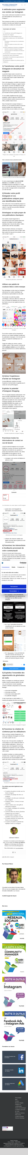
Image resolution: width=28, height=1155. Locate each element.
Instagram (12, 857)
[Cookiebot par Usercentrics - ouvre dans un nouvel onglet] (20, 563)
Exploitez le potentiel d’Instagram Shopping (13, 49)
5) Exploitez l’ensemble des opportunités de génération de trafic (13, 57)
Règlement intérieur (20, 1113)
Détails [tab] (13, 567)
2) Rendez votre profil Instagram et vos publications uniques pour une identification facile (13, 38)
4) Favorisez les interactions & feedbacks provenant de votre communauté (12, 54)
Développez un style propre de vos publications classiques (14, 42)
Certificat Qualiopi (19, 1116)
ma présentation (19, 848)
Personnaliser (13, 591)
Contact (17, 1101)
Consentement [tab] (5, 567)
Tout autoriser (14, 586)
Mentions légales (19, 1102)
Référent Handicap (19, 1118)
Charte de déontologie (20, 1108)
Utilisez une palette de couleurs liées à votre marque (14, 45)
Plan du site (18, 1114)
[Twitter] (15, 852)
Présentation (18, 1097)
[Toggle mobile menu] (25, 5)
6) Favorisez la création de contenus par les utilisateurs (13, 61)
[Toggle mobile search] (22, 5)
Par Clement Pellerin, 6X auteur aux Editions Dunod (14, 1)
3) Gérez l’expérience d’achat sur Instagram (13, 47)
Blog (16, 1099)
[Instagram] (13, 852)
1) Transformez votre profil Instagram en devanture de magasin (12, 34)
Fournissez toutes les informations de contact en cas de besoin (14, 51)
